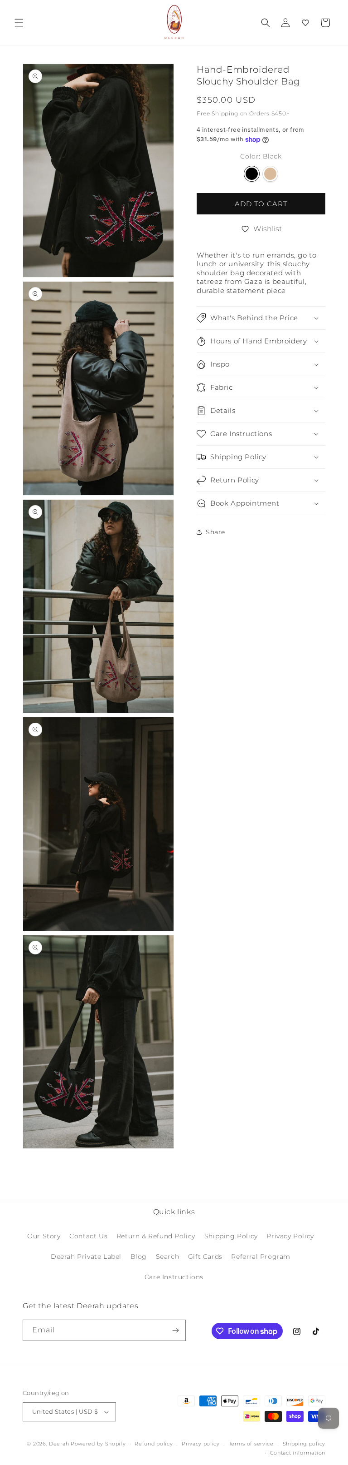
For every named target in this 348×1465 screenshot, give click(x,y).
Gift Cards (205, 1256)
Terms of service (251, 1443)
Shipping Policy (231, 1236)
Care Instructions (174, 1277)
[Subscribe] (175, 1330)
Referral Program (260, 1256)
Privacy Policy (290, 1236)
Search (167, 1256)
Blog (138, 1256)
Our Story (43, 1236)
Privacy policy (201, 1443)
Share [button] (215, 532)
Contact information (297, 1453)
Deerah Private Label (86, 1256)
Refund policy (154, 1443)
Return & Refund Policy (155, 1236)
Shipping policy (304, 1443)
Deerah (59, 1443)
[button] (19, 23)
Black (252, 174)
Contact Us (88, 1236)
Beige (270, 174)
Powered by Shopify (98, 1443)
